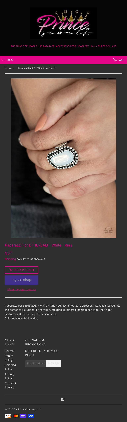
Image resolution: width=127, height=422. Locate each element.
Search (9, 351)
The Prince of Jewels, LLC (27, 409)
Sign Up (53, 363)
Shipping (10, 259)
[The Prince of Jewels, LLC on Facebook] (62, 399)
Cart (121, 59)
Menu (10, 59)
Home (8, 68)
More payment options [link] (21, 289)
